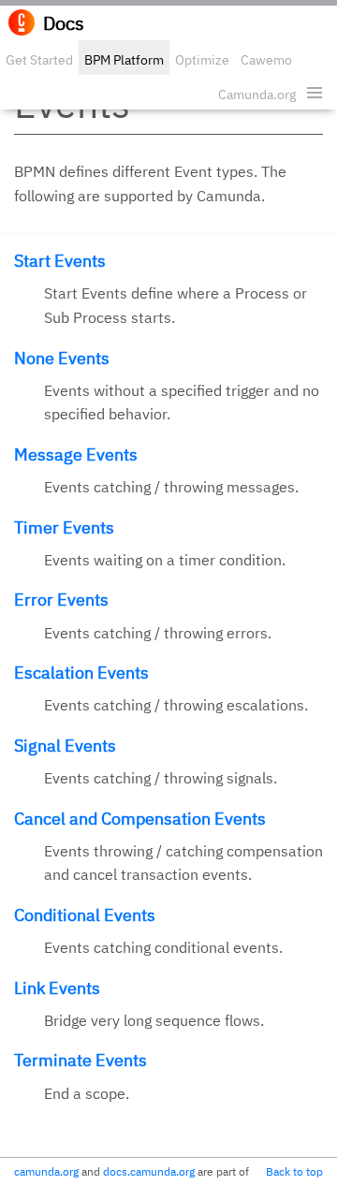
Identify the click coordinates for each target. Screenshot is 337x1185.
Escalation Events (81, 672)
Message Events (76, 454)
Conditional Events (84, 915)
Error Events (61, 599)
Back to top (294, 1171)
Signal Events (65, 745)
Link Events (57, 988)
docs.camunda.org (149, 1171)
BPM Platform (124, 59)
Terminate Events (80, 1060)
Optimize (202, 59)
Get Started (39, 59)
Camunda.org (257, 94)
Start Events (60, 260)
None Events (62, 358)
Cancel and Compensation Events (140, 818)
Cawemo (266, 59)
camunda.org (46, 1171)
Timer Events (64, 527)
